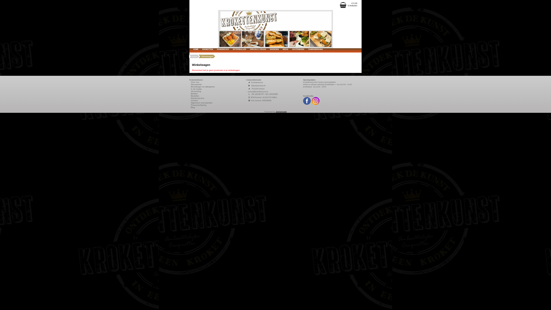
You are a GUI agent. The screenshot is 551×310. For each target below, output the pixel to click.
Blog (193, 107)
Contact (194, 100)
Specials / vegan (258, 49)
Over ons (195, 82)
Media (285, 49)
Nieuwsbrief (196, 84)
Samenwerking (315, 49)
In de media (196, 89)
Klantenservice (197, 98)
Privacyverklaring (198, 105)
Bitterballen (239, 49)
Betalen (194, 93)
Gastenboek (298, 49)
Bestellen (195, 96)
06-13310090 (272, 94)
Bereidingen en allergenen (203, 87)
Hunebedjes (223, 49)
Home (195, 49)
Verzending (196, 91)
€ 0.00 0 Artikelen (352, 4)
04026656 (266, 100)
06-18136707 (258, 94)
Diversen (274, 49)
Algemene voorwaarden (202, 103)
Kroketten (207, 49)
